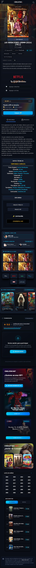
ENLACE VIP (18, 209)
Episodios (26, 120)
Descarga (12, 120)
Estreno (20, 53)
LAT (18, 2)
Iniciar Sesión (19, 351)
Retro (24, 502)
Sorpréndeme (30, 289)
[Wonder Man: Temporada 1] (18, 460)
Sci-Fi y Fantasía (8, 57)
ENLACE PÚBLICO (18, 205)
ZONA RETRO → (18, 437)
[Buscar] (33, 2)
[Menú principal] (3, 3)
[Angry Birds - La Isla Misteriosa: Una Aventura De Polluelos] (27, 460)
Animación (6, 53)
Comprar (17, 113)
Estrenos (12, 502)
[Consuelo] (8, 460)
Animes (14, 53)
